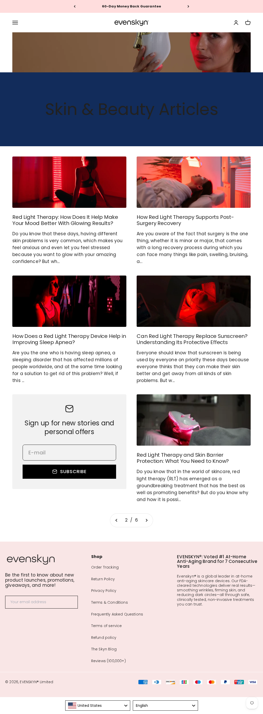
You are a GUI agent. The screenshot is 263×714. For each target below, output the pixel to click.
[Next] (188, 6)
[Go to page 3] (146, 520)
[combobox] (97, 705)
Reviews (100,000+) (108, 660)
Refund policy (103, 637)
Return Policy (103, 579)
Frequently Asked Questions (117, 614)
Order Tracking (105, 567)
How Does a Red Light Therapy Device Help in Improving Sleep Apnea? (69, 339)
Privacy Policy (103, 590)
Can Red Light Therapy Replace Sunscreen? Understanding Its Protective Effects (192, 339)
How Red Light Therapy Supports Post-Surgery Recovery (185, 220)
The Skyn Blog (104, 649)
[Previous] (75, 6)
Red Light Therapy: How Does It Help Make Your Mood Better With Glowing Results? (65, 220)
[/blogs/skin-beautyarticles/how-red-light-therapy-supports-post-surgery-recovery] (194, 182)
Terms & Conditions (109, 602)
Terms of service (106, 625)
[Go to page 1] (116, 520)
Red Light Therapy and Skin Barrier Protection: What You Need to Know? (183, 458)
